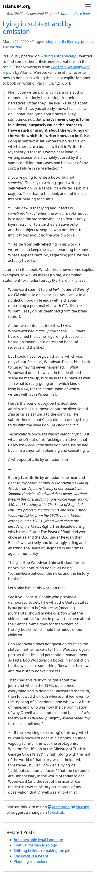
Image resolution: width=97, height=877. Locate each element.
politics (87, 41)
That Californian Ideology (35, 845)
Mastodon (61, 806)
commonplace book (75, 13)
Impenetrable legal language (38, 839)
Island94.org (17, 6)
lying (49, 41)
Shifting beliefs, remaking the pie (42, 850)
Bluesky (82, 806)
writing (16, 47)
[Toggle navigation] (88, 6)
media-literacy (67, 41)
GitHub (58, 812)
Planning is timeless (31, 861)
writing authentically (58, 56)
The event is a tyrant (31, 855)
